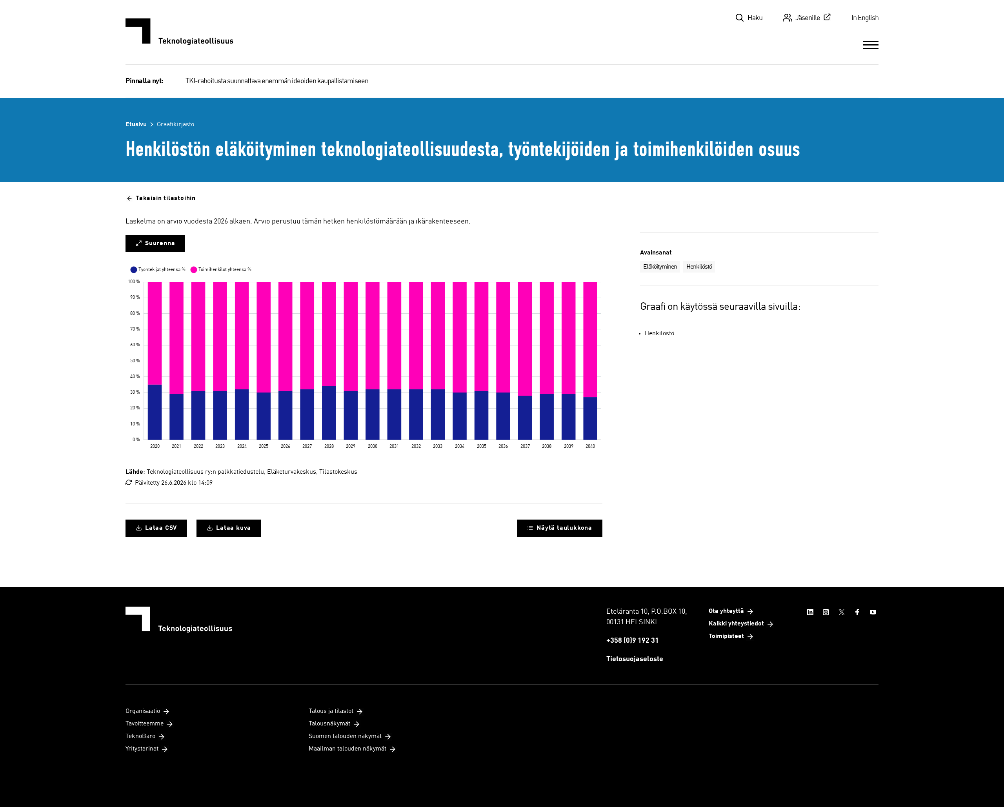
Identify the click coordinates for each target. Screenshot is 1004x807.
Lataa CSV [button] (161, 528)
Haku (755, 18)
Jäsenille (807, 18)
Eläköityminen (660, 267)
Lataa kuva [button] (233, 528)
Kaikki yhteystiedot (736, 624)
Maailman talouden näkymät (347, 749)
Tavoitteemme (145, 724)
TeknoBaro (140, 736)
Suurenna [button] (160, 243)
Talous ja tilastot (331, 711)
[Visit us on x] (841, 612)
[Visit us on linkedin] (810, 612)
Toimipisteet (726, 636)
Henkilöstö (699, 267)
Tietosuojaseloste (634, 659)
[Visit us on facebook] (857, 612)
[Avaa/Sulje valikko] (870, 45)
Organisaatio (143, 711)
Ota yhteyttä (726, 611)
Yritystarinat (142, 749)
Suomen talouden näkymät (345, 736)
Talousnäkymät (329, 724)
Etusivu (136, 125)
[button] (559, 528)
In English (864, 18)
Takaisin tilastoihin (166, 198)
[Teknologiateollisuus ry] (179, 32)
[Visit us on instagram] (825, 612)
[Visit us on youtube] (873, 612)
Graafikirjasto (175, 125)
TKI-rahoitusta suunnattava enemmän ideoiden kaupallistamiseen (277, 81)
